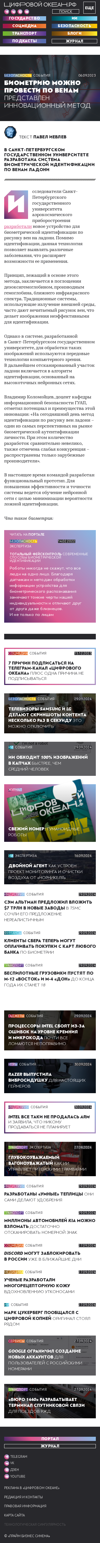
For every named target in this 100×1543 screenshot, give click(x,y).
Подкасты (24, 41)
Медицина (13, 1272)
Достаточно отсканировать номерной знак (49, 1226)
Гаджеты (16, 1016)
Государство (24, 18)
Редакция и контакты (23, 1497)
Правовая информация (25, 1506)
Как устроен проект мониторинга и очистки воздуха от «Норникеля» (45, 871)
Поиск (65, 12)
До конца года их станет (49, 979)
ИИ (75, 18)
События (42, 75)
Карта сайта (14, 1515)
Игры (13, 1064)
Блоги (74, 33)
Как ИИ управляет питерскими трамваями (47, 1163)
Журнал (74, 41)
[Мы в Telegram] (6, 11)
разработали (18, 227)
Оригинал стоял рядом (47, 1318)
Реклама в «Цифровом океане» (31, 1488)
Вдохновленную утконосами (39, 1285)
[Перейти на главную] (40, 4)
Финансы (13, 933)
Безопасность (74, 26)
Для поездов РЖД (46, 1405)
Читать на (27, 535)
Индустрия (14, 894)
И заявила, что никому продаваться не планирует (49, 1122)
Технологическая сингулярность (35, 1525)
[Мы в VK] (13, 11)
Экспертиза (20, 546)
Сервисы (16, 1341)
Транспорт (24, 33)
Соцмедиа (24, 26)
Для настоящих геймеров (47, 1080)
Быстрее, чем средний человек (48, 763)
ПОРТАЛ (50, 1439)
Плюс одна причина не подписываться (46, 671)
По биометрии (50, 946)
